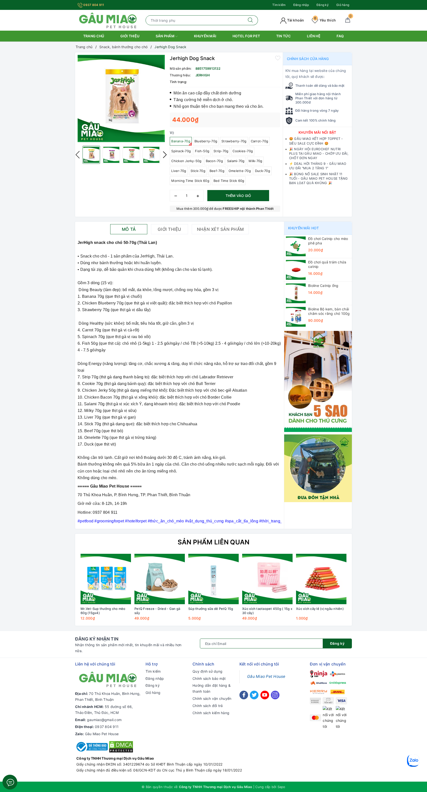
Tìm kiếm (278, 5)
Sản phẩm (165, 36)
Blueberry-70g (205, 141)
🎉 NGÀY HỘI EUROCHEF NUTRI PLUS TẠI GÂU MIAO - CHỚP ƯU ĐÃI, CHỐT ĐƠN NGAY (318, 153)
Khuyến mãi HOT (303, 228)
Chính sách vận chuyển (211, 698)
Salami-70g (236, 161)
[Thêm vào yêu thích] (277, 58)
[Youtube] (264, 695)
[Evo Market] (318, 381)
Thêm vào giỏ (238, 195)
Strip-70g (221, 151)
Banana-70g (180, 141)
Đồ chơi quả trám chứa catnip (327, 264)
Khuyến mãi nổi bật (317, 132)
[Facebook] (243, 695)
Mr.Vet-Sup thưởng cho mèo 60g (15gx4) (103, 611)
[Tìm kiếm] (250, 20)
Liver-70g (178, 171)
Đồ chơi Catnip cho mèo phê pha (328, 240)
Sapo (281, 787)
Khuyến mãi (205, 36)
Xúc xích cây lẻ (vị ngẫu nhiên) (320, 609)
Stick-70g (198, 171)
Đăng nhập (301, 5)
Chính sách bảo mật (209, 678)
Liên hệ (313, 36)
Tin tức (283, 36)
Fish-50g (202, 151)
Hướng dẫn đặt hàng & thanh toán (211, 688)
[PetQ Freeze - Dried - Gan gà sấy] (159, 579)
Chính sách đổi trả (207, 706)
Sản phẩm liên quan (214, 542)
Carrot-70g (259, 141)
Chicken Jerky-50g (186, 161)
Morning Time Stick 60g (190, 181)
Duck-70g (262, 171)
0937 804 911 (93, 5)
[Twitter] (254, 695)
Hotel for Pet (246, 36)
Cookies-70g (243, 151)
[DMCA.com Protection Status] (121, 746)
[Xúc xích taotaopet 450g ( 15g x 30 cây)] (267, 579)
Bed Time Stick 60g (229, 181)
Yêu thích (325, 20)
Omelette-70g (240, 171)
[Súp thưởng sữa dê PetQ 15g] (213, 579)
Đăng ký (323, 5)
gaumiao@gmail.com (104, 720)
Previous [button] (77, 154)
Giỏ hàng (342, 5)
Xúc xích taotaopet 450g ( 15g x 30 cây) (267, 611)
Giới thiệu (130, 36)
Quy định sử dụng (207, 671)
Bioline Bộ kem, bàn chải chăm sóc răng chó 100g (329, 311)
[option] (121, 98)
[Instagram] (275, 695)
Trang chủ (93, 36)
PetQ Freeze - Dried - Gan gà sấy (157, 611)
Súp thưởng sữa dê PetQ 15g (210, 609)
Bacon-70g (214, 161)
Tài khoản (295, 20)
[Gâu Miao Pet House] (108, 20)
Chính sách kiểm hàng (210, 713)
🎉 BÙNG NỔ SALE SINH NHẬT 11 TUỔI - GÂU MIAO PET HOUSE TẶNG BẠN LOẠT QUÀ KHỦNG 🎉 (318, 178)
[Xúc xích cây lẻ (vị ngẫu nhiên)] (321, 579)
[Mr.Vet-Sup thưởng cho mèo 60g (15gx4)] (106, 579)
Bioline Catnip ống (323, 285)
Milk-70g (255, 161)
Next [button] (165, 154)
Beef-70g (217, 171)
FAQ (340, 36)
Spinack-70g (181, 151)
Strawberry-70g (234, 141)
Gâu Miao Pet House (102, 734)
